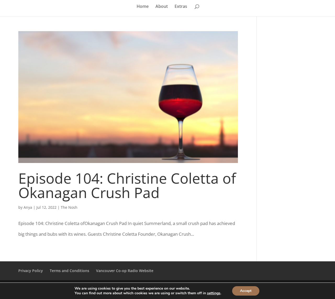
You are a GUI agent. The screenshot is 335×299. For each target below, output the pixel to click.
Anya (28, 207)
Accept (246, 290)
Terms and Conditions (69, 270)
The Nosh (69, 207)
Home (143, 6)
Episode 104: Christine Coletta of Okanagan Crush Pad (127, 185)
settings (213, 293)
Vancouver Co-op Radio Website (124, 270)
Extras (181, 6)
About (161, 6)
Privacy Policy (30, 270)
